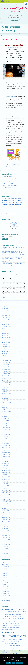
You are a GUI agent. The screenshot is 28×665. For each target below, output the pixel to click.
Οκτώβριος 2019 (6, 432)
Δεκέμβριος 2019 (6, 427)
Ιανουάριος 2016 (6, 515)
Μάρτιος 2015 (5, 533)
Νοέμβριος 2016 (6, 497)
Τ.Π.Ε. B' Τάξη (5, 584)
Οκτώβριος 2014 (6, 542)
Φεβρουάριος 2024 (6, 360)
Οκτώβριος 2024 (6, 346)
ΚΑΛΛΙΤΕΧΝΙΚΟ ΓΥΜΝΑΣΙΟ (8, 648)
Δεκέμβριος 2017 (6, 472)
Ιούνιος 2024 (5, 351)
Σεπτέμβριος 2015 (6, 524)
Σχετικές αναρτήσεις (9, 206)
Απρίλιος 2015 (5, 530)
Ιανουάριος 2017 (6, 492)
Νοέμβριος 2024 (6, 344)
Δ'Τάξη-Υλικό (5, 564)
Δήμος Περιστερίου (6, 187)
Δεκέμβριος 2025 (6, 319)
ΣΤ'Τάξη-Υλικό (5, 582)
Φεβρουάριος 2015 (6, 535)
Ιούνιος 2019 (5, 436)
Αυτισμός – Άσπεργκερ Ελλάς (9, 185)
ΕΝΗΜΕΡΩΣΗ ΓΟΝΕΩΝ (14, 636)
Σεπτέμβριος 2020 (6, 411)
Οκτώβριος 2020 (6, 409)
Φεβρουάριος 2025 (6, 337)
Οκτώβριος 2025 (6, 324)
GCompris (10, 83)
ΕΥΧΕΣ (3, 646)
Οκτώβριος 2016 (6, 499)
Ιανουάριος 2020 (6, 425)
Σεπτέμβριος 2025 (6, 326)
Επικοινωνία (5, 573)
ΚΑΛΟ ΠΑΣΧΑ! (17, 648)
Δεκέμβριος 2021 (6, 387)
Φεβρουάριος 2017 (6, 490)
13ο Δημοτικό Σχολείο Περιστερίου (14, 9)
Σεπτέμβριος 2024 (6, 349)
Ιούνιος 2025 (5, 328)
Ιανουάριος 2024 (6, 362)
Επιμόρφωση (5, 575)
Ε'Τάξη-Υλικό (5, 568)
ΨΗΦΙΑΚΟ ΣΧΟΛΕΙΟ (7, 176)
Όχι (13, 662)
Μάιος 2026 (5, 308)
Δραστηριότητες (6, 566)
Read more (19, 662)
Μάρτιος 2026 (5, 313)
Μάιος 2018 (5, 461)
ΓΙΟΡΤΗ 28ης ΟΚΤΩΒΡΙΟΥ (14, 611)
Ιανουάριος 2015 (6, 537)
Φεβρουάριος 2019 (6, 445)
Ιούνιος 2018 (5, 459)
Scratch (12, 115)
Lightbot (20, 105)
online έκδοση (15, 132)
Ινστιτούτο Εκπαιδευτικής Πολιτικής (10, 190)
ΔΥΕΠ (3, 621)
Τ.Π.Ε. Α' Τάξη (5, 586)
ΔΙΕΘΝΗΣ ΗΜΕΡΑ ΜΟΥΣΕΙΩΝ (19, 618)
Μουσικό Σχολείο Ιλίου (6, 652)
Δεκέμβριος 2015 (6, 517)
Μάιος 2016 (5, 506)
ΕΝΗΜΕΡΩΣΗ (8, 632)
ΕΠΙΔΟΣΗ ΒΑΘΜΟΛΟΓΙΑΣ (14, 639)
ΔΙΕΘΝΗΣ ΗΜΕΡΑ (10, 618)
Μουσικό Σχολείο (21, 650)
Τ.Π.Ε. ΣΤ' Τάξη (6, 595)
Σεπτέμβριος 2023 (6, 371)
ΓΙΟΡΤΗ (19, 609)
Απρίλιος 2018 (5, 463)
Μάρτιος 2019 (5, 443)
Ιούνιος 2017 (5, 481)
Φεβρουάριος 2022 (6, 382)
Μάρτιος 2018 (5, 465)
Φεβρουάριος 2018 (6, 468)
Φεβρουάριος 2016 (6, 512)
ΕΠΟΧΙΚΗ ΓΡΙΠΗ (20, 643)
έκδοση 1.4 (19, 135)
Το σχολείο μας (6, 598)
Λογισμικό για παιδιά (10, 39)
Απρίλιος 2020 (5, 418)
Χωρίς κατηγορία (6, 600)
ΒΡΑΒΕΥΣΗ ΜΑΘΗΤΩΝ (9, 609)
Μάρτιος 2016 (5, 510)
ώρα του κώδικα (11, 96)
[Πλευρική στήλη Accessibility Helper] (26, 4)
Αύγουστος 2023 (6, 373)
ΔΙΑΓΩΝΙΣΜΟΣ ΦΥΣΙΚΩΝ (17, 616)
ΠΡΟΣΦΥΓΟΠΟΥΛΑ (16, 653)
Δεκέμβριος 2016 (6, 494)
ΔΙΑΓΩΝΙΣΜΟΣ (7, 614)
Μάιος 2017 (5, 483)
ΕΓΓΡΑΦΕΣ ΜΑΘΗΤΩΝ (8, 623)
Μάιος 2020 (5, 416)
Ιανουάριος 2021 (6, 405)
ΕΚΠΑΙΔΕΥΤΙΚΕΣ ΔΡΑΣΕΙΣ (7, 629)
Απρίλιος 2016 (5, 508)
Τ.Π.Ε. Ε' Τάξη (5, 593)
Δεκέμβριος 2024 (6, 342)
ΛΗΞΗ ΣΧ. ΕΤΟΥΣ (12, 650)
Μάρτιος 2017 (5, 488)
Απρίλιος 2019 (5, 441)
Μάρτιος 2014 (5, 553)
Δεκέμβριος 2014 (6, 539)
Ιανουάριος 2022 (6, 384)
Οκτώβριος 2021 (6, 391)
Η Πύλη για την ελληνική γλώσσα (10, 178)
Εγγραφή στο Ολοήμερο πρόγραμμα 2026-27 (13, 254)
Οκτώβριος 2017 (6, 476)
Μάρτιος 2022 (5, 380)
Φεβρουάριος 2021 (6, 402)
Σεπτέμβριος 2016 (6, 501)
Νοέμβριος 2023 (6, 366)
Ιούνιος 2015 (5, 526)
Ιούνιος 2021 (5, 396)
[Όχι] (26, 659)
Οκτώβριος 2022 (6, 375)
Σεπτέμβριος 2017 (6, 479)
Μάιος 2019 (5, 438)
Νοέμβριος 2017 (6, 474)
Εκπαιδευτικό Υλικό (6, 571)
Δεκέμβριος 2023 (6, 364)
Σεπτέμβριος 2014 (6, 544)
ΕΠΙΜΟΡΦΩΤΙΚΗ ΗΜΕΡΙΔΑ (9, 643)
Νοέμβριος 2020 (6, 407)
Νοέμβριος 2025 (6, 322)
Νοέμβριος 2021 (6, 389)
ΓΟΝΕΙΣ (24, 612)
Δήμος (6, 621)
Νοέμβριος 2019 (6, 429)
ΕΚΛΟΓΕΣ (16, 627)
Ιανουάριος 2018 (6, 470)
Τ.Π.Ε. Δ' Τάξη (5, 591)
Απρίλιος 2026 (5, 310)
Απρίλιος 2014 (5, 551)
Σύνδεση (8, 1)
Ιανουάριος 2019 (6, 447)
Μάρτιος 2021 (5, 400)
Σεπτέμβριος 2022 (6, 378)
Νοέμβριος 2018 (6, 452)
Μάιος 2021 (5, 398)
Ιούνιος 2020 (5, 414)
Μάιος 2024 (5, 353)
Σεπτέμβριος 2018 (6, 456)
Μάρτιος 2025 (5, 335)
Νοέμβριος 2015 (6, 519)
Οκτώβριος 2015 (6, 521)
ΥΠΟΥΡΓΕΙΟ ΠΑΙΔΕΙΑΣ (7, 183)
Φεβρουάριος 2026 (6, 315)
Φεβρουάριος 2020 (6, 423)
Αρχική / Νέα (5, 562)
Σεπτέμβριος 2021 (6, 393)
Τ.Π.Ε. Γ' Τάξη (5, 589)
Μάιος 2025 (5, 331)
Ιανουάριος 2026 (6, 317)
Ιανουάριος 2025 (6, 340)
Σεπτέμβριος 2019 (6, 434)
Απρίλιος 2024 (5, 355)
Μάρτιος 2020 (5, 420)
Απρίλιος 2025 (5, 333)
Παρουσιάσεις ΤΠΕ (6, 580)
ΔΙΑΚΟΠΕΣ (4, 618)
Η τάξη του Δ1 (5, 577)
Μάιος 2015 (5, 528)
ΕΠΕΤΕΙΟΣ (4, 639)
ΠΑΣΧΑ (17, 652)
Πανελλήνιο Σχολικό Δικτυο (9, 181)
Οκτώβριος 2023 (6, 369)
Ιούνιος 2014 (5, 546)
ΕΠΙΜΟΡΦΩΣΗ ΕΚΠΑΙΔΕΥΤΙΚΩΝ (11, 641)
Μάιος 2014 (5, 548)
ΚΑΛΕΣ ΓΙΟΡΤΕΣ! (15, 646)
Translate (4, 238)
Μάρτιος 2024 (5, 358)
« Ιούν (3, 297)
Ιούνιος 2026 (5, 306)
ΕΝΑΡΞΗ (14, 629)
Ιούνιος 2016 (5, 503)
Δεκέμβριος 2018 (6, 450)
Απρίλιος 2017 (5, 485)
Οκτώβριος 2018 (6, 454)
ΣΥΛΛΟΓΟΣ (22, 653)
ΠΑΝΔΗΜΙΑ (13, 652)
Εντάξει (9, 662)
